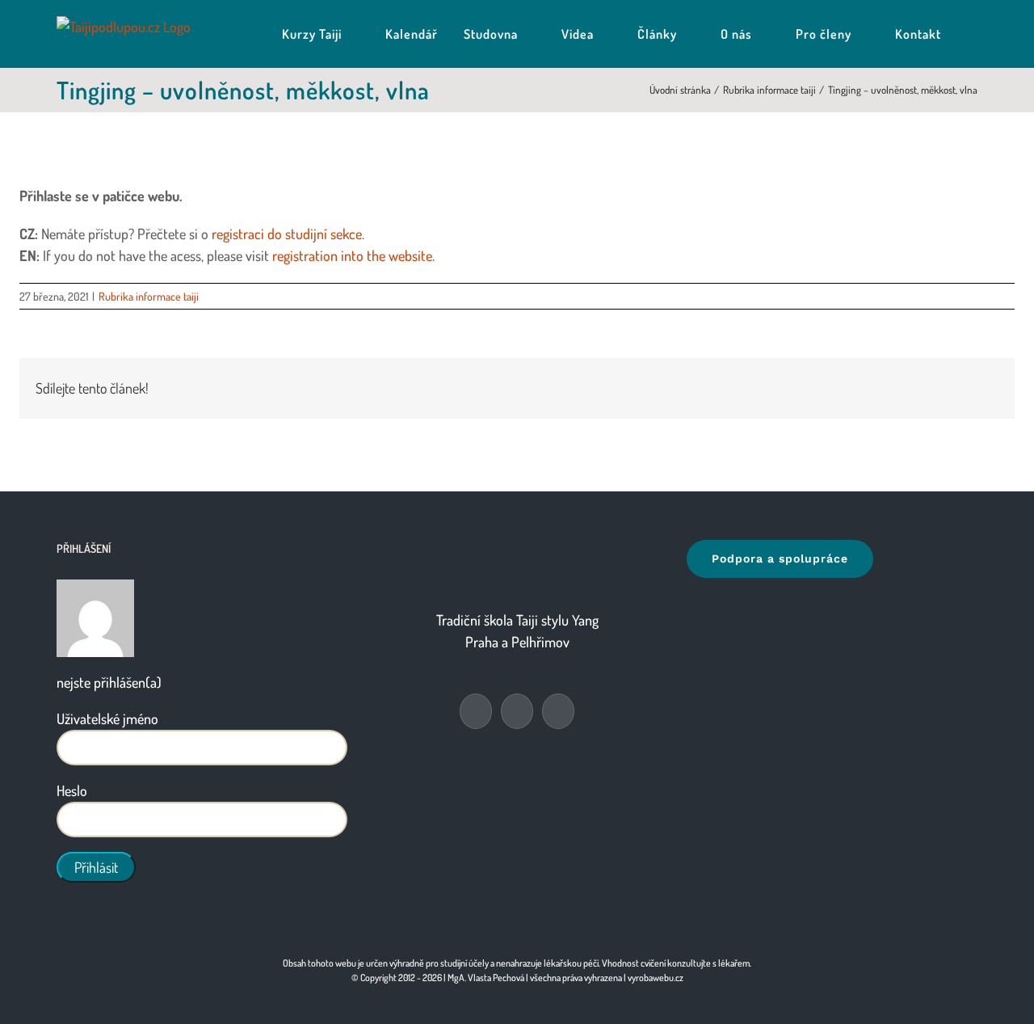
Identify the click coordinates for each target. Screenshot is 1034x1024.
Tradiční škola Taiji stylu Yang (517, 620)
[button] (972, 34)
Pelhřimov (540, 642)
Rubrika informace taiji (149, 296)
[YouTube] (517, 711)
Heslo (72, 790)
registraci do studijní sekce (287, 233)
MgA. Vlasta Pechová (486, 977)
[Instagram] (558, 711)
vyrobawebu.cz (655, 977)
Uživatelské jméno (107, 718)
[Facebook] (476, 711)
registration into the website (352, 255)
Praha (481, 642)
